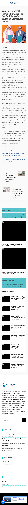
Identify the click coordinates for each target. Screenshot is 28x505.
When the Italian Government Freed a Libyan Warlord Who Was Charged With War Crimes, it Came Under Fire (13, 153)
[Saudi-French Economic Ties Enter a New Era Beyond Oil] (6, 366)
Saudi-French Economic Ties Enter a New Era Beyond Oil (17, 365)
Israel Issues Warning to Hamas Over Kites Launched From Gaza (17, 356)
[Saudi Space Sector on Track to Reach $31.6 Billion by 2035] (6, 347)
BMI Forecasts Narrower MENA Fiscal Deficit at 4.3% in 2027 (13, 272)
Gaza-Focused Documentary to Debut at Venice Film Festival (18, 317)
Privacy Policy (5, 484)
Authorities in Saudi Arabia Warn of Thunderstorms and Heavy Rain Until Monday (10, 176)
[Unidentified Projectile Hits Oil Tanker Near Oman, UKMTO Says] (6, 328)
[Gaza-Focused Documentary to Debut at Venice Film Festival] (6, 318)
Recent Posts (8, 292)
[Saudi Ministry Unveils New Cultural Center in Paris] (6, 337)
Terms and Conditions (7, 487)
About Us (4, 481)
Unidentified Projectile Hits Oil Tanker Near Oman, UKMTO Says (18, 327)
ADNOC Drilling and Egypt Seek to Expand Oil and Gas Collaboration (12, 245)
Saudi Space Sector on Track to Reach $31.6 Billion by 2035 (17, 346)
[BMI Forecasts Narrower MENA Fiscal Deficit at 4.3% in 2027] (6, 308)
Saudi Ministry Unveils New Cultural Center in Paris (18, 336)
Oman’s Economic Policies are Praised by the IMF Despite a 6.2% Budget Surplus (17, 192)
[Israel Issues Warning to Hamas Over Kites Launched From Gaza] (6, 356)
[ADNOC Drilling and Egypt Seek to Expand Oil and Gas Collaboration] (6, 299)
